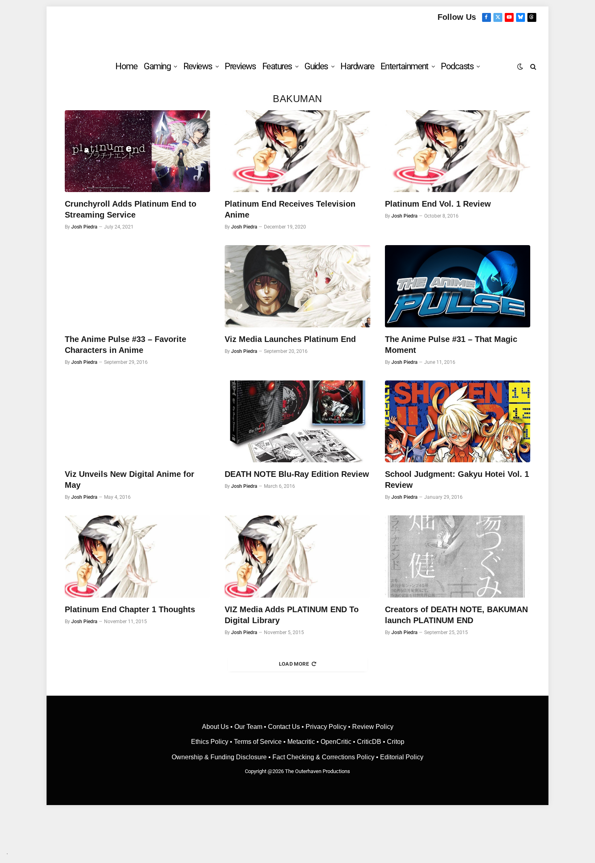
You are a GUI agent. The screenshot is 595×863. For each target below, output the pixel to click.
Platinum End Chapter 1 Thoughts (130, 609)
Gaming (157, 66)
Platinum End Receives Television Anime (290, 209)
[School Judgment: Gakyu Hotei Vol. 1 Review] (457, 421)
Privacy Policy (326, 726)
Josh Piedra (84, 227)
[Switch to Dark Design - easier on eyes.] (520, 66)
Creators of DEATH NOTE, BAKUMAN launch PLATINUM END (456, 615)
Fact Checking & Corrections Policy (323, 757)
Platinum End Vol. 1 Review (438, 203)
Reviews (197, 66)
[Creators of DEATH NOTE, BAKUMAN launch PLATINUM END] (457, 556)
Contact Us (284, 726)
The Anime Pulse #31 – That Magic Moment (451, 345)
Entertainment (404, 66)
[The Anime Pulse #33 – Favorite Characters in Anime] (137, 286)
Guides (316, 66)
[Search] (532, 66)
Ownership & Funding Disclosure (220, 757)
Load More (294, 664)
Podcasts (457, 66)
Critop (395, 741)
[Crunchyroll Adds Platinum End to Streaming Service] (137, 151)
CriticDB (369, 741)
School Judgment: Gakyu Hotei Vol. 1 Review (457, 479)
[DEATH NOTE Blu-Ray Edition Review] (297, 421)
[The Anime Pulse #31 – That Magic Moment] (457, 286)
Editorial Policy (401, 757)
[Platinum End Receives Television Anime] (297, 151)
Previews (240, 66)
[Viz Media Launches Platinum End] (297, 286)
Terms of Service (258, 741)
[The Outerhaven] (297, 38)
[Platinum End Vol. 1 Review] (457, 151)
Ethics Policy (210, 741)
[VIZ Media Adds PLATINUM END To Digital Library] (297, 556)
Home (126, 66)
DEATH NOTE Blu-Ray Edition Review (297, 474)
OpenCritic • (339, 741)
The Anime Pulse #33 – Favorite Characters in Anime (125, 345)
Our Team (248, 726)
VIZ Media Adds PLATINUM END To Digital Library (292, 615)
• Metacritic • (301, 741)
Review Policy (372, 726)
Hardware (357, 66)
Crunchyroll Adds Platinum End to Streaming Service (130, 209)
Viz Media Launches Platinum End (290, 339)
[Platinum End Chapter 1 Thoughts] (137, 556)
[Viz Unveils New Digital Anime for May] (137, 421)
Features (277, 66)
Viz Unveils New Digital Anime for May (129, 479)
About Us (216, 726)
